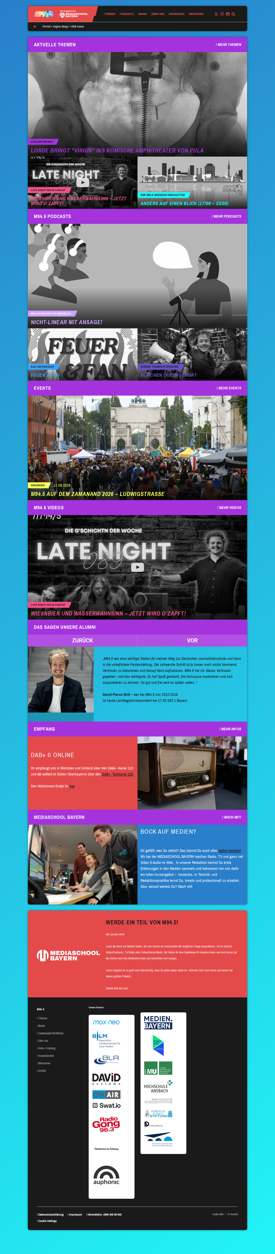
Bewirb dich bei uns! (117, 988)
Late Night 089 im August (48, 190)
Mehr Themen (229, 45)
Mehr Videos (230, 508)
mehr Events (230, 388)
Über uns (158, 14)
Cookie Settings (47, 1221)
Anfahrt (42, 1070)
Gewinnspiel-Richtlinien (50, 1033)
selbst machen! (230, 850)
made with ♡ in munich (225, 1214)
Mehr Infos (231, 729)
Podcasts (127, 14)
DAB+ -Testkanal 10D (117, 774)
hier (72, 786)
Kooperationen (46, 1055)
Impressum (75, 1214)
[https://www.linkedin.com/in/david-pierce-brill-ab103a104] (61, 680)
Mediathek (196, 14)
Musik (143, 14)
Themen (110, 14)
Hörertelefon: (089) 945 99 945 (104, 1214)
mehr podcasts (227, 216)
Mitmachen (176, 14)
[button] (83, 641)
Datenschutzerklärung (51, 1214)
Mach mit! (232, 817)
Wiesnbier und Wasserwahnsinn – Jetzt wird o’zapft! (78, 201)
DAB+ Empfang (46, 1048)
